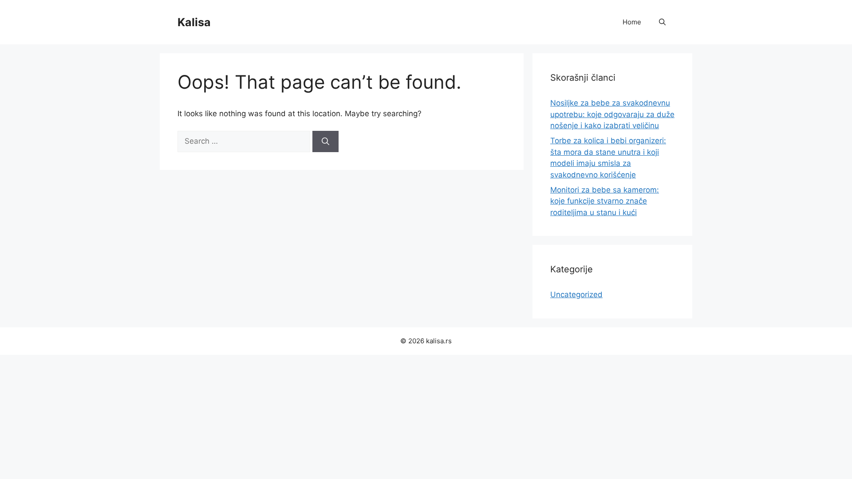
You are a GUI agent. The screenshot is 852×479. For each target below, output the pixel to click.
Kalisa (194, 22)
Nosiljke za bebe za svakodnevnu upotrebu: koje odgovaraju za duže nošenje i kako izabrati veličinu (612, 114)
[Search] (325, 141)
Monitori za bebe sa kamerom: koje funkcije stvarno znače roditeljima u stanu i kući (604, 201)
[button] (662, 22)
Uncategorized (576, 294)
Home (632, 22)
